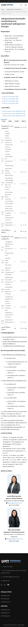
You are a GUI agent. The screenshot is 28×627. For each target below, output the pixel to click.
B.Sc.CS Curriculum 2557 (11, 101)
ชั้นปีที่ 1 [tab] (4, 121)
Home (2, 9)
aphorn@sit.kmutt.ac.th (14, 503)
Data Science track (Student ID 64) (14, 116)
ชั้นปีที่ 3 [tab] (17, 121)
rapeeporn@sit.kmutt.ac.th (14, 539)
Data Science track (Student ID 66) (14, 111)
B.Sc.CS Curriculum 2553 (11, 103)
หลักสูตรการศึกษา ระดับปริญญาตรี (14, 9)
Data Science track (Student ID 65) (14, 113)
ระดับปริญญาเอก (5, 602)
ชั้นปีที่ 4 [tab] (24, 121)
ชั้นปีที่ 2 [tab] (10, 121)
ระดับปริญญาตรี (5, 596)
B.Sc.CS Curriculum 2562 (11, 99)
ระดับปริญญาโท (5, 599)
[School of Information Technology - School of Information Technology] (7, 5)
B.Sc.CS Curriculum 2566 (11, 96)
